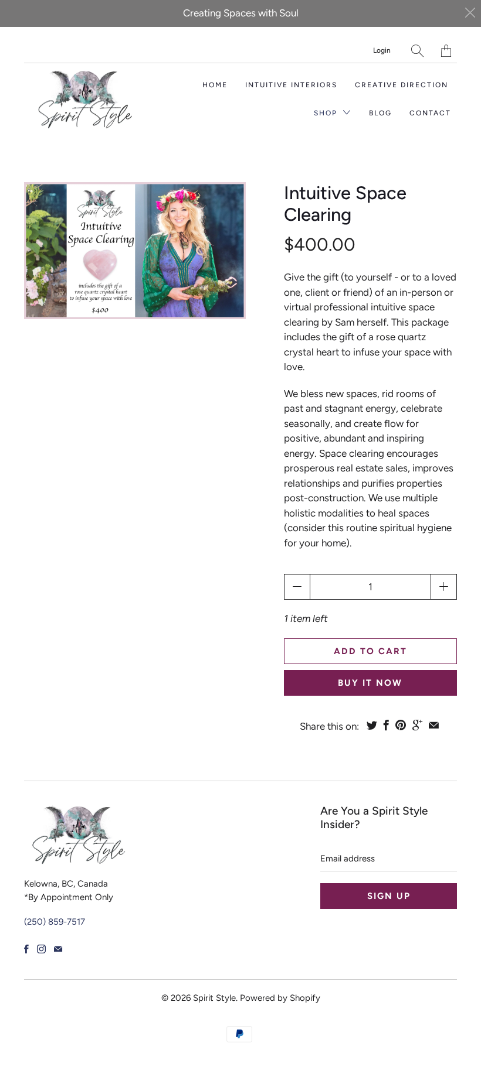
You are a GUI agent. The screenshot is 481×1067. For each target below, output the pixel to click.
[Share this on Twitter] (372, 725)
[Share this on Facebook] (386, 725)
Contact (430, 113)
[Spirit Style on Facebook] (26, 949)
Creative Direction (401, 85)
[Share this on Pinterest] (401, 725)
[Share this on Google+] (417, 725)
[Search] (417, 51)
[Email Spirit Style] (58, 949)
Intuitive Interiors (291, 85)
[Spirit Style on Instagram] (41, 949)
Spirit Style (214, 998)
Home (215, 85)
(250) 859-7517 (54, 921)
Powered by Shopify (280, 998)
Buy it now (370, 683)
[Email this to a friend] (434, 725)
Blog (380, 113)
